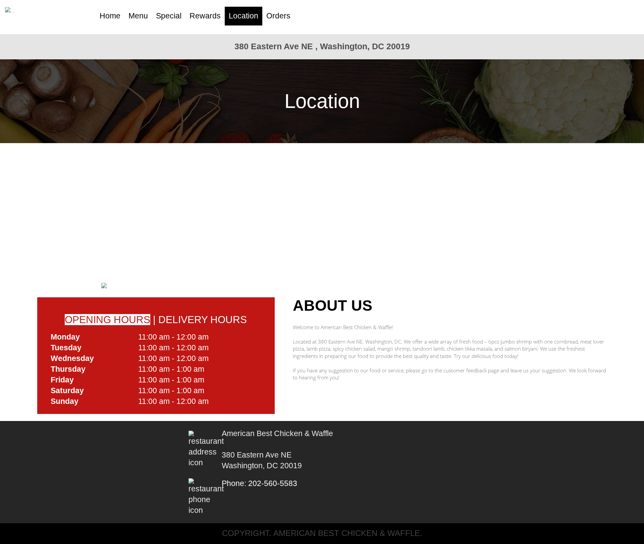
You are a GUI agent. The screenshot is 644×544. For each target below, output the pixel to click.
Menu (138, 16)
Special (168, 16)
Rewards (205, 16)
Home (110, 16)
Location (243, 16)
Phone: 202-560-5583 (259, 483)
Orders (278, 16)
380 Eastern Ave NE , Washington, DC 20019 (322, 46)
